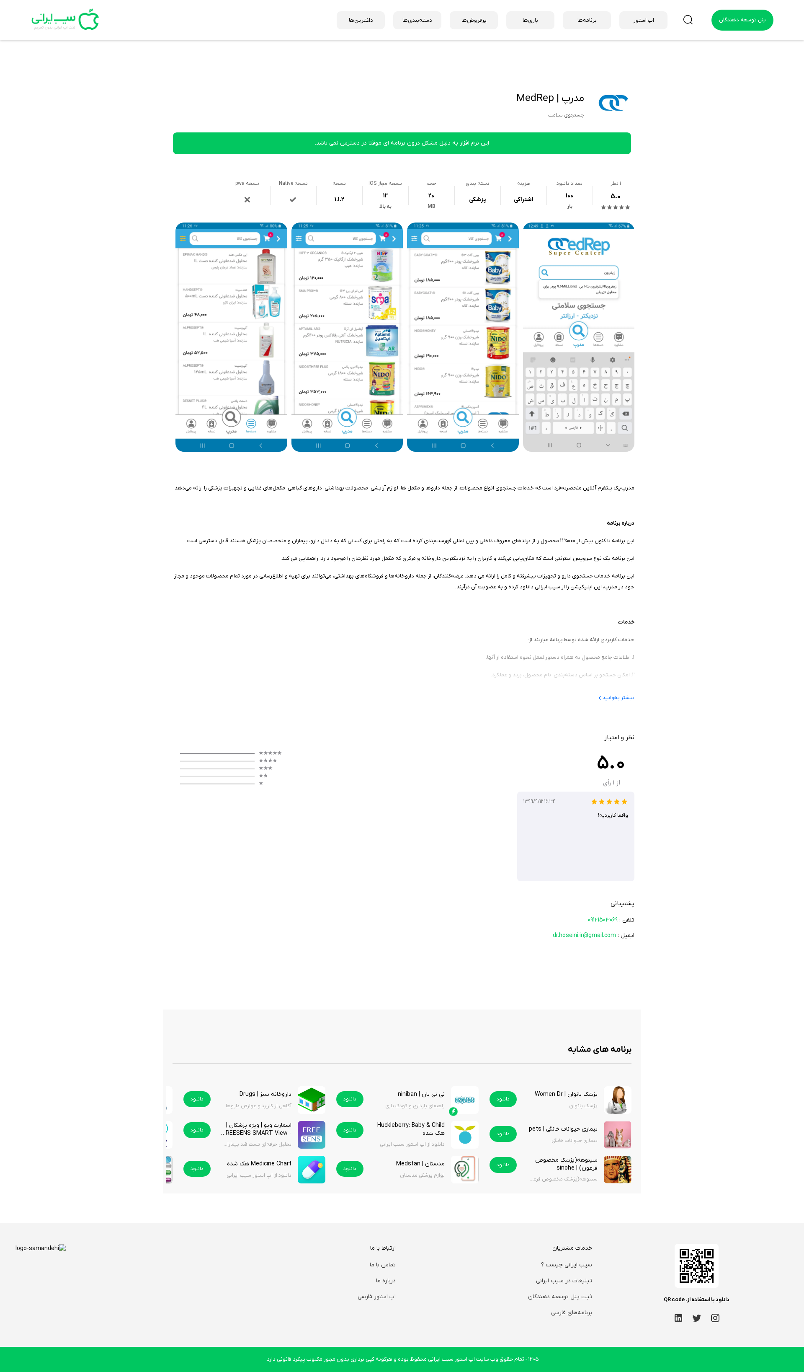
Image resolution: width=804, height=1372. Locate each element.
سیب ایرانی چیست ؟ (566, 1265)
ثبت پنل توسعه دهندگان (560, 1297)
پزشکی (477, 200)
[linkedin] (678, 1318)
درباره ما (386, 1281)
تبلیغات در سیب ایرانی (564, 1281)
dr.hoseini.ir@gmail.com (584, 936)
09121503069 (603, 920)
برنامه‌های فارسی (571, 1313)
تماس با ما (383, 1265)
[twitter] (697, 1318)
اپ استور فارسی (377, 1297)
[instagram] (715, 1318)
